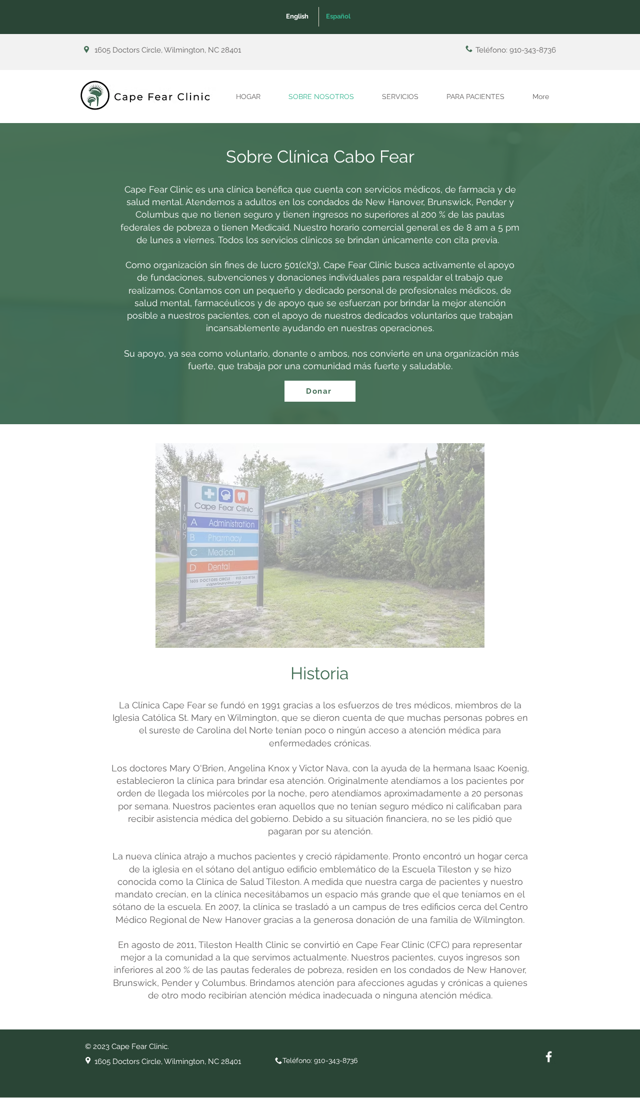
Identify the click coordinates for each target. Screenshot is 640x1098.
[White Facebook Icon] (549, 1056)
